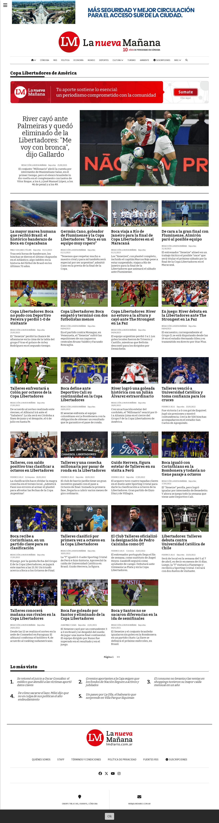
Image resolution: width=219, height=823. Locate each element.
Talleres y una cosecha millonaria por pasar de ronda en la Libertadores (83, 466)
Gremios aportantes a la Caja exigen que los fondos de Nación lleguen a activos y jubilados (112, 682)
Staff (60, 759)
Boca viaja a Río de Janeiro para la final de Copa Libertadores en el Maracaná (132, 237)
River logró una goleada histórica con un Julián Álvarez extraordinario (133, 392)
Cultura (117, 60)
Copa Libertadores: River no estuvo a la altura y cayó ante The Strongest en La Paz (133, 317)
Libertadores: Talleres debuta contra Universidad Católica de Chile (183, 542)
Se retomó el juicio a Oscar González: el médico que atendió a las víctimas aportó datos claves (44, 682)
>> (118, 657)
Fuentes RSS (150, 759)
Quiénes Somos (41, 759)
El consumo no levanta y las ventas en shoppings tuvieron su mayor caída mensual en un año (179, 682)
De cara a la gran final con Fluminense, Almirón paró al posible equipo (185, 235)
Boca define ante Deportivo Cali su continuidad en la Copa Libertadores (81, 394)
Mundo (91, 60)
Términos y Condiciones (86, 759)
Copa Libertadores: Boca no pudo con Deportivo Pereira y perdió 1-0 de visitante (32, 317)
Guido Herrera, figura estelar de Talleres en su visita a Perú (133, 466)
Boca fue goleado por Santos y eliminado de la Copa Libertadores (83, 614)
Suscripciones (163, 60)
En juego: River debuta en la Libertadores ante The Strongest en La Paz (184, 315)
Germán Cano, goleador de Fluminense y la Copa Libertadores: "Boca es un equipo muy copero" (83, 237)
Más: (176, 60)
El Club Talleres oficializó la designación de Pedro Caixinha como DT (134, 540)
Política (65, 60)
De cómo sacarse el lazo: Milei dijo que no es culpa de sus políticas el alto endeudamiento (43, 696)
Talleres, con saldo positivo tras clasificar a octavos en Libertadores (32, 466)
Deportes (103, 60)
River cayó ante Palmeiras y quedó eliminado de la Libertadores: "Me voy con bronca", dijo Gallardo (45, 136)
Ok (109, 816)
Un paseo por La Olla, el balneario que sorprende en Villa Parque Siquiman (111, 696)
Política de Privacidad (122, 759)
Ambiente (144, 60)
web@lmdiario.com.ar (139, 803)
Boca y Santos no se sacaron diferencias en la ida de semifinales (134, 614)
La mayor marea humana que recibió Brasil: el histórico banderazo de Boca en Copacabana (33, 237)
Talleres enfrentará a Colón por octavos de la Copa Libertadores (31, 392)
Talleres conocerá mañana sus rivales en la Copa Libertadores (33, 614)
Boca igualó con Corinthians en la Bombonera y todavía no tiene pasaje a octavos (183, 468)
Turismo (131, 60)
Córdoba (44, 60)
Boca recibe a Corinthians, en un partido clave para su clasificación (29, 542)
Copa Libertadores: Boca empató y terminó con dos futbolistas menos (84, 315)
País (55, 60)
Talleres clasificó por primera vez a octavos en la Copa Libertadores (83, 540)
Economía (78, 60)
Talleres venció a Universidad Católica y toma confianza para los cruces (183, 394)
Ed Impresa (30, 477)
